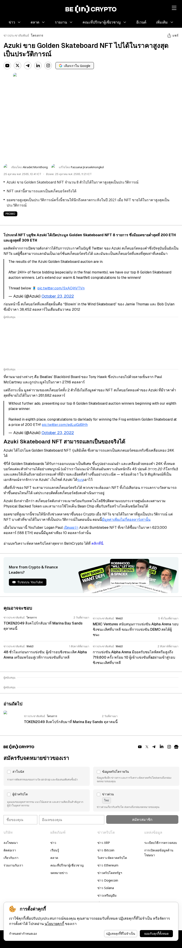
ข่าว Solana (105, 888)
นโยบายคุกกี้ (54, 923)
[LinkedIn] (38, 65)
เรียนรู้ (54, 850)
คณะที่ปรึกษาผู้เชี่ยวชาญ (67, 865)
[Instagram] (48, 65)
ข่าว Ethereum (107, 865)
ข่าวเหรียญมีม (107, 895)
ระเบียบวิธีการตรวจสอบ (160, 843)
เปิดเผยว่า (71, 527)
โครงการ (37, 35)
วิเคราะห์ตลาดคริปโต (112, 858)
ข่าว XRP (103, 843)
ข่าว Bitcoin (105, 850)
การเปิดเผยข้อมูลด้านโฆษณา (158, 852)
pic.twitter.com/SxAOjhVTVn (61, 288)
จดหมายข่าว (58, 873)
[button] (47, 776)
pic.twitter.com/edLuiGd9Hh (65, 424)
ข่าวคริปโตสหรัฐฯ (109, 873)
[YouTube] (7, 65)
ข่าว (53, 843)
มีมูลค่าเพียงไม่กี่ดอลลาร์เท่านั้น (126, 519)
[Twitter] (17, 65)
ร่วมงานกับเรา (13, 865)
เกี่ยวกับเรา (11, 858)
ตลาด (54, 858)
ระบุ (80, 479)
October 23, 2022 (58, 296)
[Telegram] (28, 65)
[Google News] (176, 747)
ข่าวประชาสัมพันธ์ (16, 35)
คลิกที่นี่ (97, 543)
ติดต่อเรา (10, 850)
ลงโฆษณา (11, 843)
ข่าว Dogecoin (107, 880)
